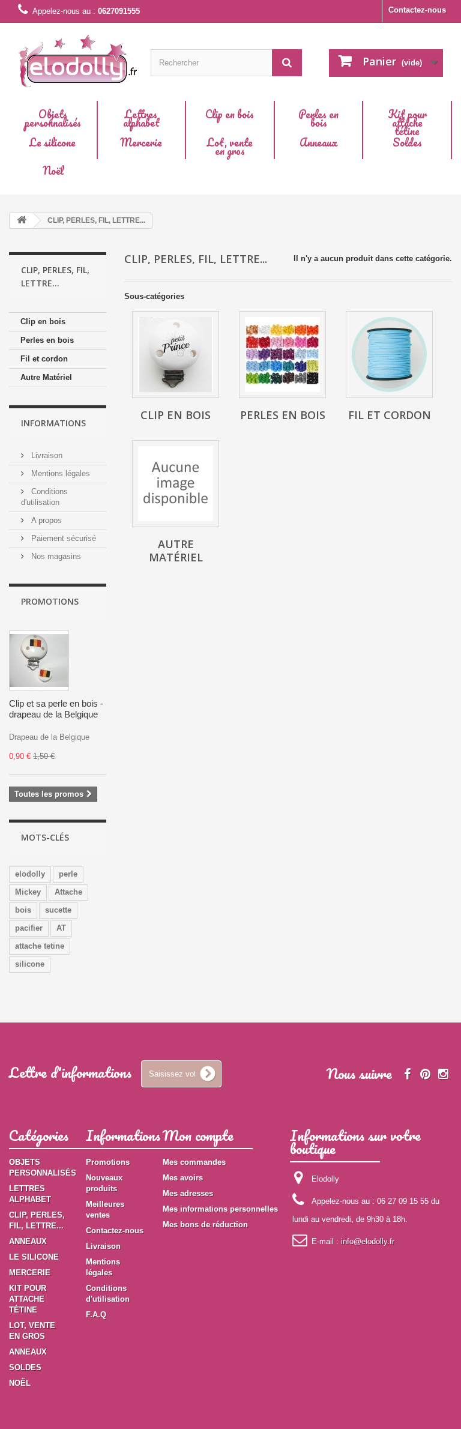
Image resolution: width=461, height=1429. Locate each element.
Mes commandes (194, 1162)
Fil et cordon (44, 358)
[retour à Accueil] (21, 220)
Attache (68, 891)
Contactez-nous (417, 9)
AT (61, 927)
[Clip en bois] (175, 354)
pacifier (29, 927)
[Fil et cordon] (389, 354)
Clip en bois (229, 114)
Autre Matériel (46, 377)
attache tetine (39, 945)
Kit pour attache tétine (407, 122)
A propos (45, 520)
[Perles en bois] (282, 354)
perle (68, 873)
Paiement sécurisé (62, 538)
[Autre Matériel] (175, 483)
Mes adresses (188, 1193)
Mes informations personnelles (220, 1208)
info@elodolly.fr (367, 1241)
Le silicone (52, 142)
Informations (53, 423)
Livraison (45, 455)
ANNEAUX (28, 1241)
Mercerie (141, 142)
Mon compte (198, 1135)
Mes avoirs (183, 1177)
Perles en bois (318, 118)
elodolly (30, 873)
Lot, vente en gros (230, 146)
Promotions (50, 601)
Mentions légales (59, 473)
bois (23, 909)
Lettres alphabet (141, 118)
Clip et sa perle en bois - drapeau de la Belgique (56, 708)
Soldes (407, 142)
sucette (58, 909)
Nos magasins (55, 556)
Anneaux (318, 142)
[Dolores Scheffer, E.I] (78, 59)
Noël (53, 170)
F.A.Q (96, 1314)
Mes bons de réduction (205, 1224)
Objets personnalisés (53, 118)
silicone (29, 963)
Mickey (28, 891)
